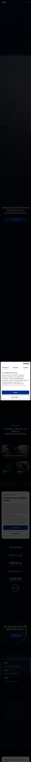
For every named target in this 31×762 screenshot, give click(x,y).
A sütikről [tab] (25, 367)
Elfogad (15, 392)
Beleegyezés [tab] (5, 367)
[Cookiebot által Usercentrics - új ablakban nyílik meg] (23, 364)
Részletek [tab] (15, 367)
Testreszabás (14, 397)
